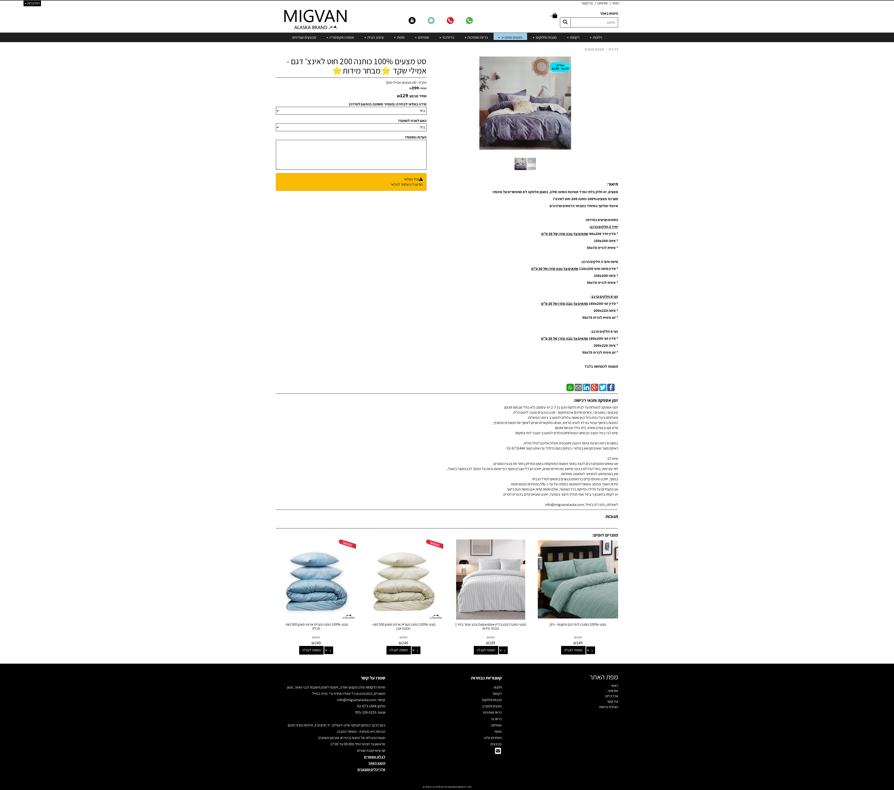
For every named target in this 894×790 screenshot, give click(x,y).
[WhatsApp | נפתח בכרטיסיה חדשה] (570, 387)
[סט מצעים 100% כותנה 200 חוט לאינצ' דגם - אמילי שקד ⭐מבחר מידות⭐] (521, 164)
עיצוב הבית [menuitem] (375, 37)
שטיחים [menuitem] (423, 37)
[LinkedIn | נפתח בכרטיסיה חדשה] (586, 387)
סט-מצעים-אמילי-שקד (401, 82)
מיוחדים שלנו (493, 737)
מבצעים (496, 744)
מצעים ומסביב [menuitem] (511, 37)
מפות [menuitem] (400, 37)
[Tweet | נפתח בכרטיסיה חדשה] (602, 387)
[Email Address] (498, 752)
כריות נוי (496, 718)
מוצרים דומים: (605, 535)
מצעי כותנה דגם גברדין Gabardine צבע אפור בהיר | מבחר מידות (490, 626)
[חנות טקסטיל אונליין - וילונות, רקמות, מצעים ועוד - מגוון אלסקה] (316, 19)
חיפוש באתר (609, 13)
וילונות (498, 687)
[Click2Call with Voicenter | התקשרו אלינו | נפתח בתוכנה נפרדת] (455, 20)
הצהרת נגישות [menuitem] (608, 706)
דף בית (613, 49)
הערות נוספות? (416, 137)
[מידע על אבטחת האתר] (418, 20)
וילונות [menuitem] (597, 37)
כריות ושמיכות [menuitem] (477, 37)
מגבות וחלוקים (492, 699)
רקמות (497, 693)
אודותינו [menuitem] (602, 3)
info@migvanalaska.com (357, 699)
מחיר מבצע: (418, 96)
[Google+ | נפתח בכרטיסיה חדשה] (594, 387)
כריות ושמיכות (492, 712)
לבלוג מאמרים (374, 756)
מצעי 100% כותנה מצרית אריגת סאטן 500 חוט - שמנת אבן (403, 626)
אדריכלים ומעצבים (371, 769)
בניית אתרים (429, 786)
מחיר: (418, 88)
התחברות (33, 3)
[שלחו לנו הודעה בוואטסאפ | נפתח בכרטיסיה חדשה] (474, 20)
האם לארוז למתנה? (412, 120)
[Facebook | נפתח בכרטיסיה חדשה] (611, 387)
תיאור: (612, 184)
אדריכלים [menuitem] (611, 696)
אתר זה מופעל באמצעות (447, 786)
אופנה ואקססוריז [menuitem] (341, 37)
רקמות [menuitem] (574, 37)
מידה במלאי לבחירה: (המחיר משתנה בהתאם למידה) (388, 104)
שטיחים (496, 725)
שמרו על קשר (373, 678)
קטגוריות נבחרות (486, 678)
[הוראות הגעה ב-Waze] (436, 20)
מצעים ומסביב (594, 49)
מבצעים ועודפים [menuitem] (304, 37)
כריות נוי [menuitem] (448, 37)
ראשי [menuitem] (615, 3)
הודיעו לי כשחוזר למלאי (407, 184)
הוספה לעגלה (573, 650)
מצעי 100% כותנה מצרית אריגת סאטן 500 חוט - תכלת (316, 626)
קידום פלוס (441, 786)
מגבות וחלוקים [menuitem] (546, 37)
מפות (498, 731)
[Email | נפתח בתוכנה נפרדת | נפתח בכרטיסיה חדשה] (578, 387)
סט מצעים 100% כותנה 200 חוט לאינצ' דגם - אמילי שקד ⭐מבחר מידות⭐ (357, 66)
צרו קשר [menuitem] (587, 3)
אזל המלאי (411, 179)
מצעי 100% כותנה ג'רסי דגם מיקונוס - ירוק (578, 624)
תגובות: (611, 516)
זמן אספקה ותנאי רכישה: (595, 400)
